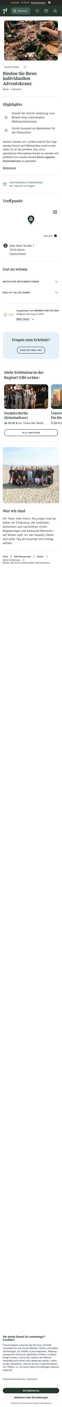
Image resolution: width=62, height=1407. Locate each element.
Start (5, 556)
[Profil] (55, 11)
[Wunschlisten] (37, 11)
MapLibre (48, 235)
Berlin (40, 556)
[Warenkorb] (46, 11)
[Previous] (5, 38)
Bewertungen (38, 2)
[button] (31, 38)
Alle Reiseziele (22, 556)
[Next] (56, 38)
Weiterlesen (9, 168)
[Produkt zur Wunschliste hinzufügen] (53, 25)
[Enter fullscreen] (55, 212)
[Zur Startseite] (5, 11)
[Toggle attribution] (55, 236)
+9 (24, 67)
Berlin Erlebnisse (11, 560)
